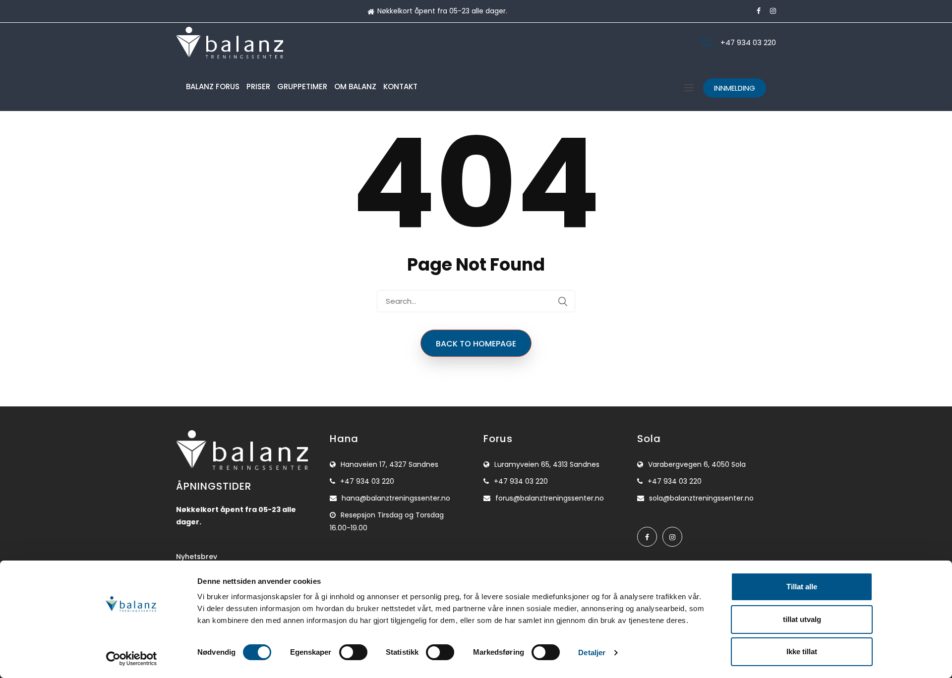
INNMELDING (734, 88)
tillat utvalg (802, 619)
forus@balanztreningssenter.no (549, 498)
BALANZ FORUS (212, 86)
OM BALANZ (355, 86)
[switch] (353, 652)
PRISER (258, 86)
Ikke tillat (801, 651)
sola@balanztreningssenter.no (701, 498)
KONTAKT (400, 86)
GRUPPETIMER (302, 86)
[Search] (562, 301)
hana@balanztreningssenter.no (396, 498)
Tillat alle (801, 586)
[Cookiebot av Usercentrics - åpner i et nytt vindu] (131, 658)
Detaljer (591, 652)
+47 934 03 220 (748, 42)
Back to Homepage (476, 343)
